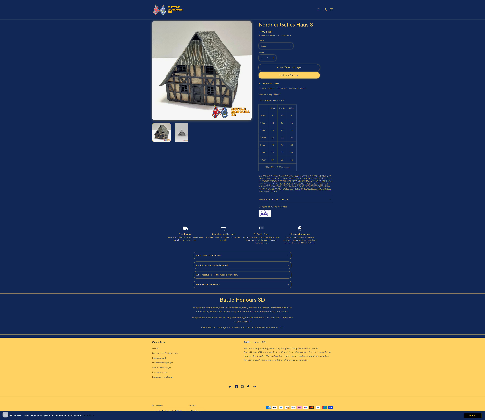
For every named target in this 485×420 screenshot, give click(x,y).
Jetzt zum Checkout (289, 75)
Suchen (155, 348)
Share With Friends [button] (270, 83)
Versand (262, 36)
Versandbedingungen (161, 367)
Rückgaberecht (159, 358)
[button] (319, 10)
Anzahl (261, 52)
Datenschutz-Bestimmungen (165, 353)
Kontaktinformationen (162, 377)
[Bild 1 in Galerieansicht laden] (161, 132)
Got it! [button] (472, 415)
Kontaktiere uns (159, 372)
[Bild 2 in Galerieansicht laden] (181, 132)
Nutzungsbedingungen (162, 362)
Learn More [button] (88, 415)
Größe (261, 41)
